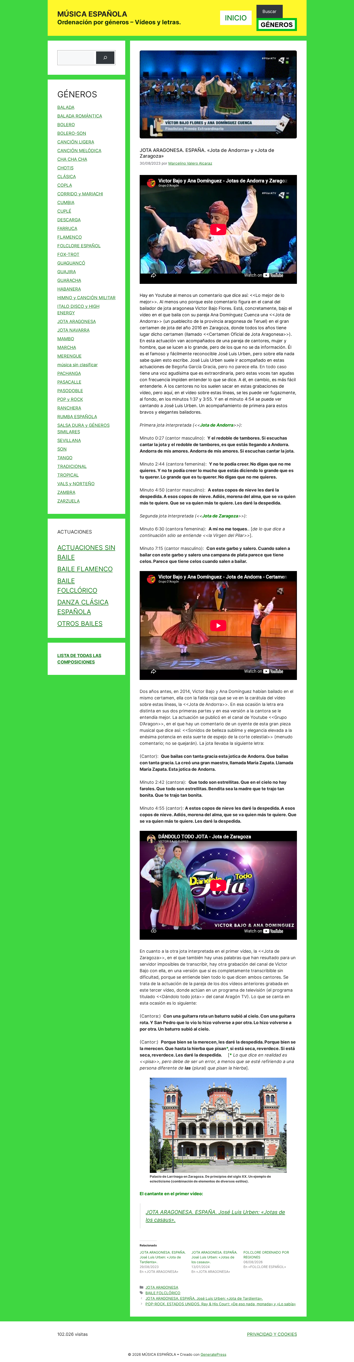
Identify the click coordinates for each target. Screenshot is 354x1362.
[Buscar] (105, 57)
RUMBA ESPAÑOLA (77, 416)
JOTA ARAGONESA (161, 1287)
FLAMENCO (69, 237)
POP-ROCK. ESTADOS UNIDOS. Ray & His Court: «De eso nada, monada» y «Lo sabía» (220, 1304)
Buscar (269, 11)
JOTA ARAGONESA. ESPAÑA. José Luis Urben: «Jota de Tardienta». (163, 1257)
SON (62, 449)
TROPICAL (68, 475)
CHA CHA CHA (72, 159)
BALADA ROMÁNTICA (79, 115)
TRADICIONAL (72, 466)
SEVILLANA (69, 440)
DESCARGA (69, 219)
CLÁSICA (66, 176)
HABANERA (69, 289)
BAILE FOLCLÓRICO (162, 1293)
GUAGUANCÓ (71, 263)
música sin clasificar (77, 364)
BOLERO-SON (71, 133)
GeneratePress (213, 1354)
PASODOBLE (70, 390)
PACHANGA (69, 373)
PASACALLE (69, 382)
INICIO (236, 17)
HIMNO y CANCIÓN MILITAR (86, 297)
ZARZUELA (68, 501)
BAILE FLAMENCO (85, 569)
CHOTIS (65, 167)
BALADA (65, 107)
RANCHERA (69, 407)
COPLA (64, 185)
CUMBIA (65, 202)
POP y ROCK (70, 399)
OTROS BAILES (80, 623)
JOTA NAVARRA (73, 330)
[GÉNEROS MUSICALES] (276, 24)
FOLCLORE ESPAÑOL (79, 245)
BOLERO (66, 124)
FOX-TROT (68, 254)
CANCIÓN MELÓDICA (79, 150)
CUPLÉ (64, 211)
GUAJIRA (66, 271)
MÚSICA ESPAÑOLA (92, 14)
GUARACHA (69, 280)
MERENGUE (69, 356)
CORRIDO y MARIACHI (80, 193)
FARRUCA (67, 228)
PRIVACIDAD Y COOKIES (272, 1334)
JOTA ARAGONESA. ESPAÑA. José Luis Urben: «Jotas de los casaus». (214, 1257)
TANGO (64, 457)
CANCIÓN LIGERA (75, 141)
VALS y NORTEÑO (76, 483)
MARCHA (66, 347)
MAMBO (65, 338)
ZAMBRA (66, 492)
